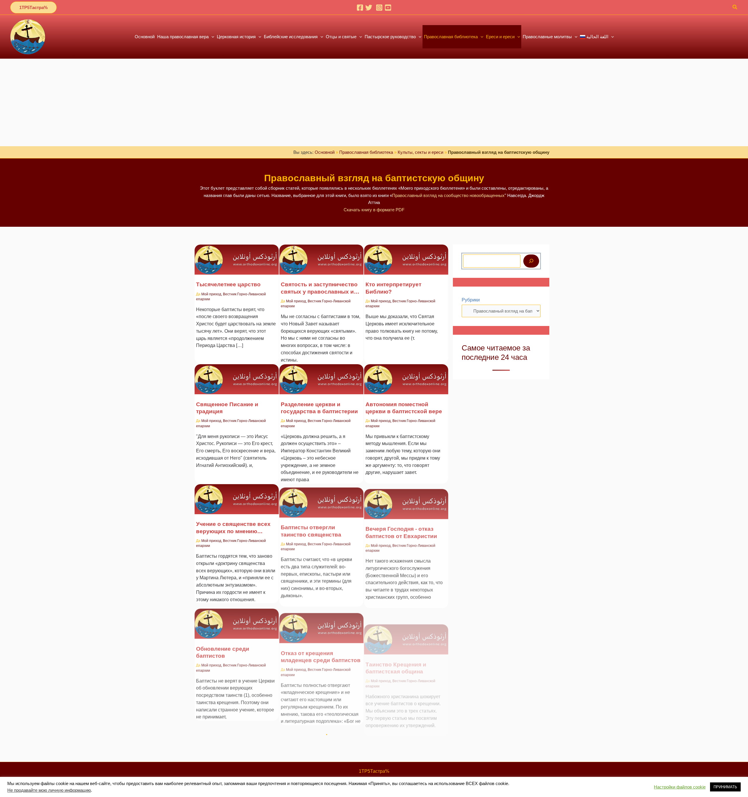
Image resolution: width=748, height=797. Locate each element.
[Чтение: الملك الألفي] (237, 255)
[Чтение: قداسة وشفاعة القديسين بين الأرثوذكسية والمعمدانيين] (321, 255)
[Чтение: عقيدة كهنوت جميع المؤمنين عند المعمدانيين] (237, 495)
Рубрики (471, 299)
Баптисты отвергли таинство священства (311, 527)
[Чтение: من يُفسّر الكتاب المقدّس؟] (406, 255)
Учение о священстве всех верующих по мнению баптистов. (233, 528)
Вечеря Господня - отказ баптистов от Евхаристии (401, 527)
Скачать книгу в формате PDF (374, 209)
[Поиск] (531, 261)
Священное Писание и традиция (227, 407)
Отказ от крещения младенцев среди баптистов (321, 647)
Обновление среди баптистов (222, 647)
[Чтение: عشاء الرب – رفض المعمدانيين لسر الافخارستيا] (406, 495)
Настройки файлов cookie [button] (680, 787)
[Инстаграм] (379, 7)
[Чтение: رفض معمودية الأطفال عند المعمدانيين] (321, 615)
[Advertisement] (374, 102)
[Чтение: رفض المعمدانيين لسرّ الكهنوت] (321, 495)
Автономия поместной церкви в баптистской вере (404, 407)
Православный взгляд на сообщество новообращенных (448, 195)
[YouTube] (388, 7)
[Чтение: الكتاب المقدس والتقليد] (237, 375)
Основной (325, 152)
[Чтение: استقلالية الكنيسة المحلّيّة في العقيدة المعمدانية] (406, 375)
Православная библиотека (366, 152)
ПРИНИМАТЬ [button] (725, 787)
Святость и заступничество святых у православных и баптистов (319, 288)
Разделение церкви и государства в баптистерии (319, 407)
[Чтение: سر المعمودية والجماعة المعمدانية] (406, 615)
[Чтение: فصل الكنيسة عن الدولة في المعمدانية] (321, 375)
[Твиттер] (368, 7)
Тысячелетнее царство (228, 284)
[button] (33, 7)
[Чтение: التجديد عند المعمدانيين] (237, 615)
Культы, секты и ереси (420, 152)
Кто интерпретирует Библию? (393, 287)
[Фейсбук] (359, 7)
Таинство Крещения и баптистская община (396, 647)
